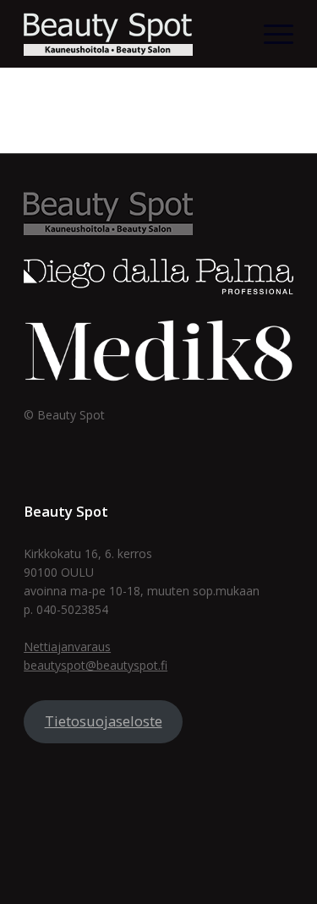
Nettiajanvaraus (67, 646)
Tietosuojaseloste (103, 721)
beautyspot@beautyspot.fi (95, 665)
